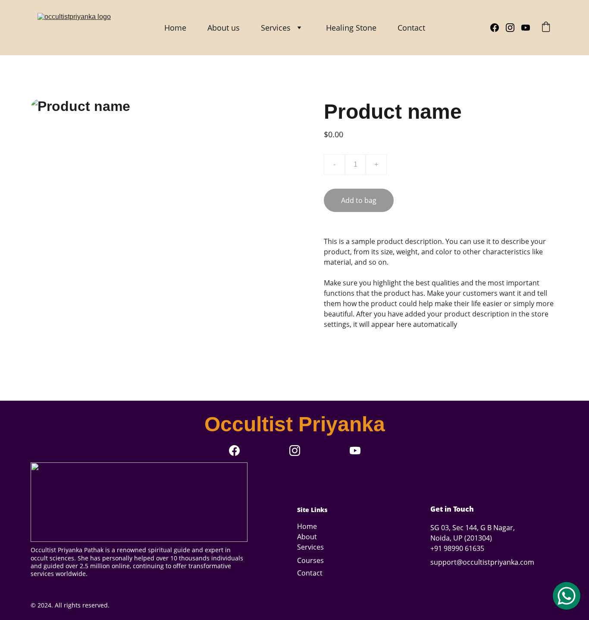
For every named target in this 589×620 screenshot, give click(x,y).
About (307, 536)
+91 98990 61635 (457, 548)
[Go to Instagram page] (513, 27)
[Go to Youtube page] (525, 27)
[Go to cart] (545, 28)
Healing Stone (351, 27)
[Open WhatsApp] (566, 596)
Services (276, 27)
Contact (411, 27)
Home (175, 27)
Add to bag (358, 200)
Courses (310, 560)
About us (223, 27)
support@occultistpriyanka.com (482, 562)
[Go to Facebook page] (498, 27)
